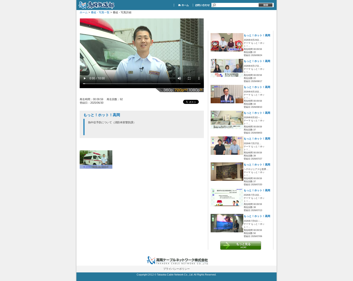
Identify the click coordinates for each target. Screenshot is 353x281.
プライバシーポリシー (176, 268)
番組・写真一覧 (100, 12)
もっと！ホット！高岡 (257, 35)
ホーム (84, 12)
